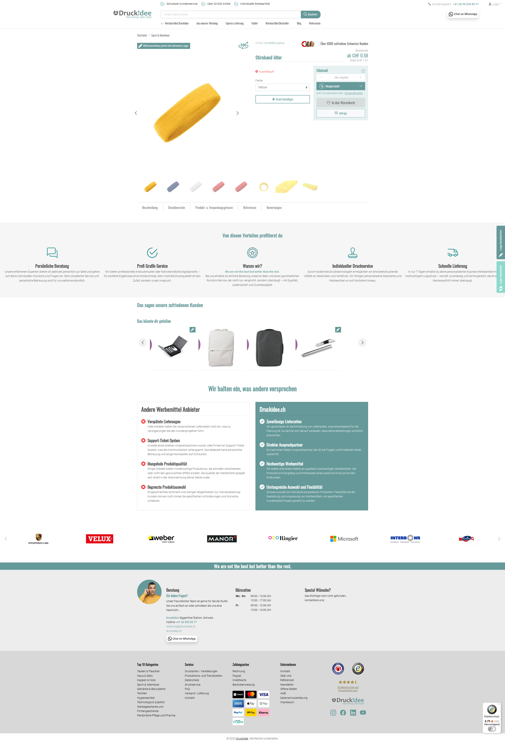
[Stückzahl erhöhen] (360, 77)
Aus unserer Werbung (207, 23)
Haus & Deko (145, 675)
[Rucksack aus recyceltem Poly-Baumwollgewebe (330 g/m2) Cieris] (221, 348)
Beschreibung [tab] (150, 207)
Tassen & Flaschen (148, 671)
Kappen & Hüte (146, 680)
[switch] (492, 729)
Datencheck (192, 680)
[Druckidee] (132, 12)
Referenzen (314, 23)
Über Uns (285, 675)
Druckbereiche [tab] (176, 207)
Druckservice (192, 684)
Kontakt (190, 697)
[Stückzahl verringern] (320, 77)
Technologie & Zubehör (151, 702)
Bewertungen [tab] (274, 207)
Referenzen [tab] (249, 207)
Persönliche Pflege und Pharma (156, 715)
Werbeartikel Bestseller (277, 23)
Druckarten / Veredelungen (201, 671)
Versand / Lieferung (197, 693)
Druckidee (242, 738)
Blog (299, 23)
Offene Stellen (288, 689)
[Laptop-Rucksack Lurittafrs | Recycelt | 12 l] (270, 348)
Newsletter (287, 684)
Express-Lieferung (235, 23)
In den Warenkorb (343, 102)
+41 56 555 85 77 (186, 622)
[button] (136, 113)
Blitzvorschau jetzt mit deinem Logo (165, 45)
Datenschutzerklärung (294, 697)
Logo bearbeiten (500, 240)
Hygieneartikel (145, 697)
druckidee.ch (174, 631)
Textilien (142, 693)
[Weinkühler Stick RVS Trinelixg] (318, 348)
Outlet (255, 23)
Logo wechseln (500, 274)
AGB (283, 693)
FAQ (187, 689)
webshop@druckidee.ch (180, 626)
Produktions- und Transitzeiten (203, 675)
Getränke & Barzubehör (151, 689)
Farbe (259, 80)
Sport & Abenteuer (148, 684)
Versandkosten (353, 93)
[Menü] (498, 705)
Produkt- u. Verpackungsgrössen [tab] (214, 207)
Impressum (287, 702)
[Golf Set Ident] (172, 348)
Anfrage (343, 113)
